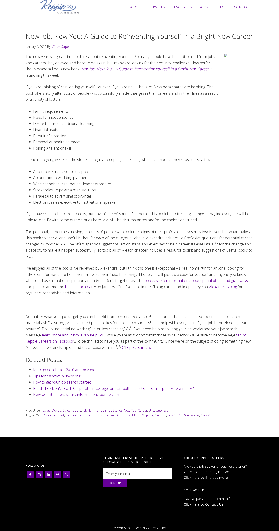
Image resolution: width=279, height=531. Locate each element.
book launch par (79, 286)
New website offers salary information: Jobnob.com (76, 394)
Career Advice (51, 410)
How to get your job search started (62, 382)
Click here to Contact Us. (204, 504)
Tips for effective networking (56, 376)
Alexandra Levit (53, 415)
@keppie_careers (136, 347)
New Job (160, 415)
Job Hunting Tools (94, 410)
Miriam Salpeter (142, 415)
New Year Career (135, 410)
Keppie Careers (60, 7)
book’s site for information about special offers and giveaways (196, 280)
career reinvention (97, 415)
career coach (74, 415)
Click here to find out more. (206, 477)
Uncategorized (158, 410)
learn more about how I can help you (73, 335)
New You (207, 415)
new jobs (193, 415)
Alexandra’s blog (223, 286)
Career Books (71, 410)
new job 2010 (177, 415)
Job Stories (115, 410)
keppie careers (121, 415)
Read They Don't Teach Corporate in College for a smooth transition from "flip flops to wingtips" (113, 388)
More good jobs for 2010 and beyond (64, 369)
